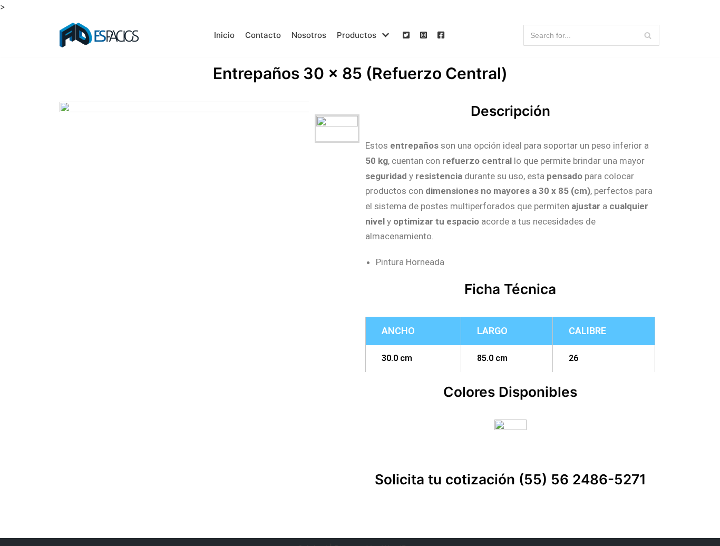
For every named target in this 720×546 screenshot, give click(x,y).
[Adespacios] (99, 35)
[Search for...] (591, 35)
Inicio (224, 35)
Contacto (263, 35)
